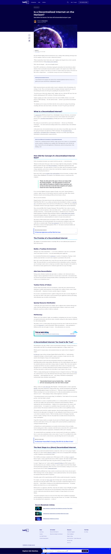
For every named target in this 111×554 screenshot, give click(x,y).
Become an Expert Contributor (56, 534)
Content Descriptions (44, 538)
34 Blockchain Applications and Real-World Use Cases (48, 232)
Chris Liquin (37, 51)
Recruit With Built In (54, 531)
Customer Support (71, 531)
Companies (33, 2)
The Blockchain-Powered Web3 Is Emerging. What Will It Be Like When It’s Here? (54, 441)
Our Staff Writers (43, 536)
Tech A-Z (69, 542)
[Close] (110, 549)
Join (72, 2)
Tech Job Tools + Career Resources (74, 538)
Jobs (39, 2)
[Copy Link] (29, 38)
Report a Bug (70, 536)
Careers (41, 534)
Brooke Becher (45, 20)
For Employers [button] (83, 2)
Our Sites (86, 531)
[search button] (68, 2)
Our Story (42, 531)
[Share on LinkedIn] (29, 41)
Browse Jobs (69, 540)
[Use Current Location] (67, 551)
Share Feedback (70, 534)
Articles (44, 2)
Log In (75, 2)
